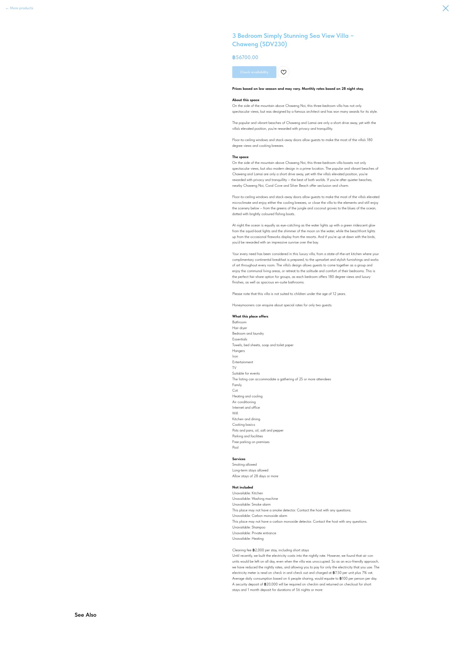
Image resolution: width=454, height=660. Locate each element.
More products (21, 8)
